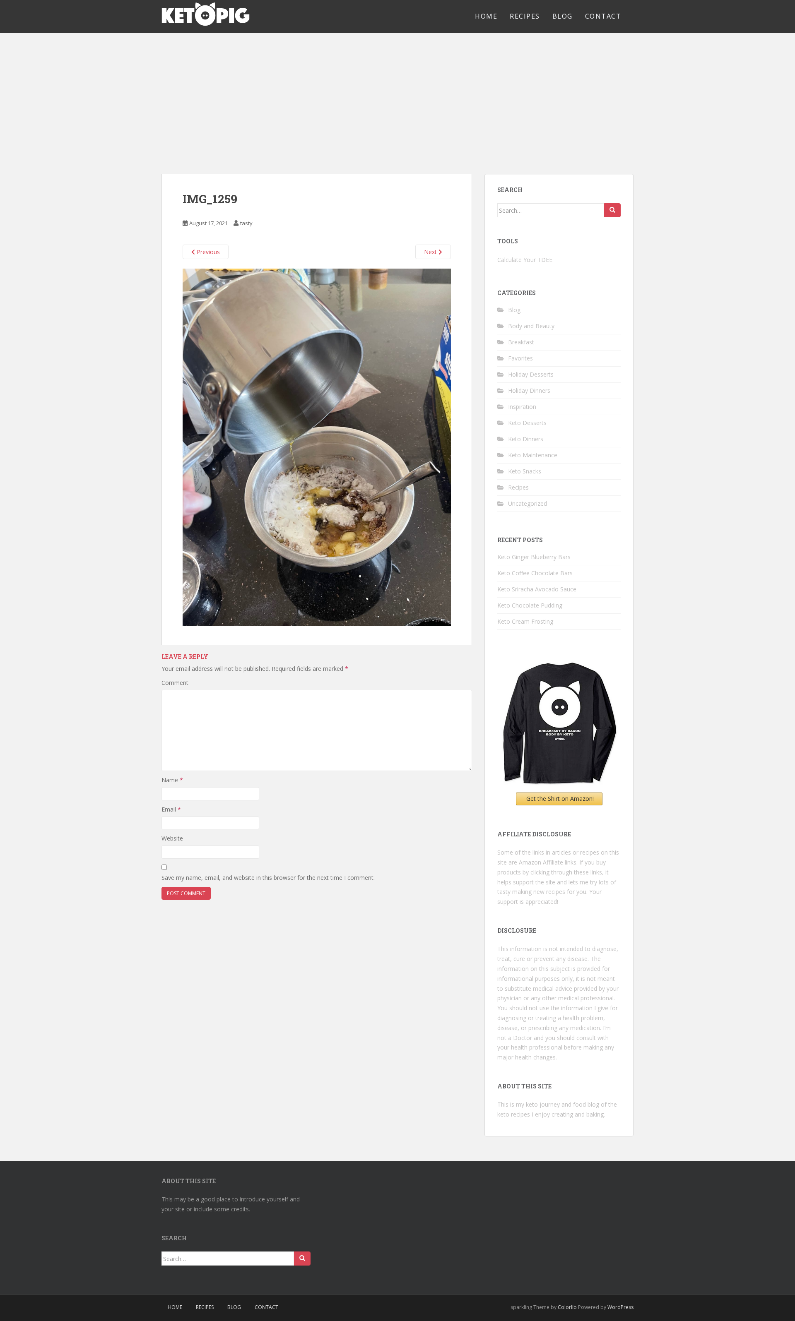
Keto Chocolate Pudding (529, 605)
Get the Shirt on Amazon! (560, 798)
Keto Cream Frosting (525, 621)
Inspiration (522, 407)
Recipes (525, 16)
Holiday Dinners (529, 390)
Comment (174, 683)
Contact (603, 16)
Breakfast (521, 342)
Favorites (520, 358)
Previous (207, 252)
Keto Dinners (525, 439)
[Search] (612, 210)
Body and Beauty (531, 326)
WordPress (620, 1307)
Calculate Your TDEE (524, 260)
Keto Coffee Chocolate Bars (535, 573)
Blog (562, 16)
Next (431, 252)
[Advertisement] (397, 95)
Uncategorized (527, 503)
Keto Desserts (527, 423)
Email (171, 809)
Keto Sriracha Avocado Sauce (536, 589)
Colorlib (567, 1307)
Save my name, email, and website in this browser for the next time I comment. (268, 877)
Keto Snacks (524, 471)
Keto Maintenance (532, 455)
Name (172, 780)
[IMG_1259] (317, 446)
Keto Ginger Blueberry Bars (534, 557)
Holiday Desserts (531, 374)
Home (486, 16)
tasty (246, 223)
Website (172, 838)
